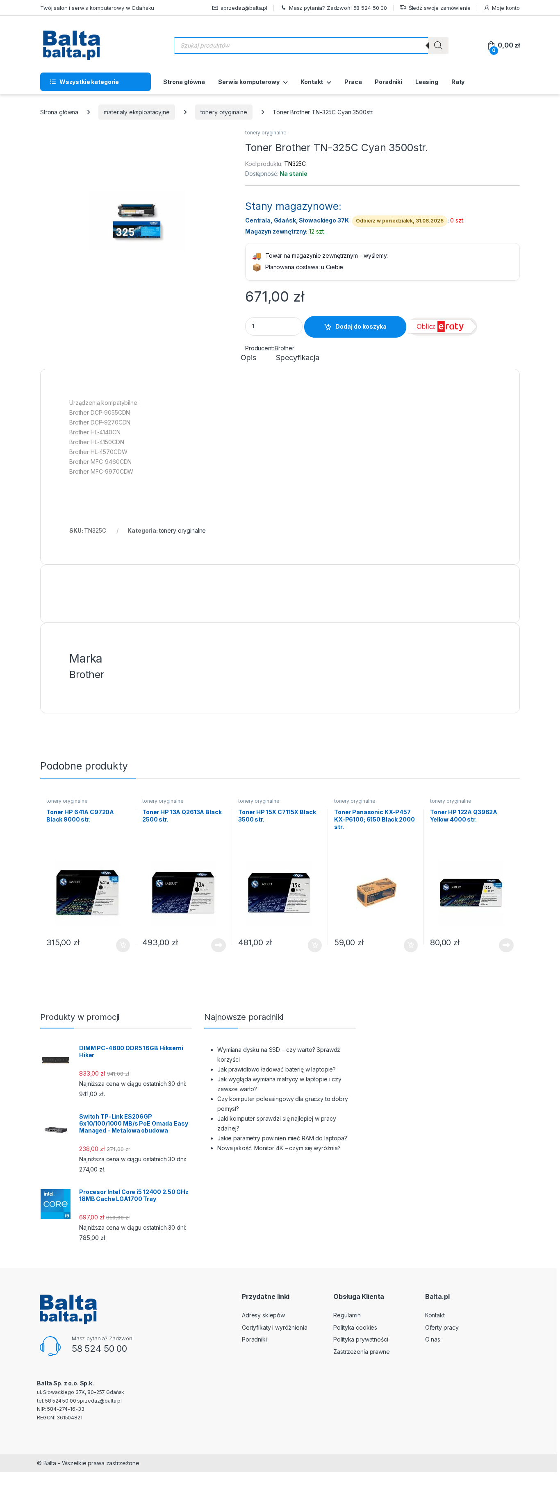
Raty (457, 81)
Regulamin (347, 1315)
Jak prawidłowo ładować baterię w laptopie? (276, 1069)
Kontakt (311, 81)
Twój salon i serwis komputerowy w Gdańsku (97, 8)
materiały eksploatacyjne (137, 112)
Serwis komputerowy (248, 81)
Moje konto (506, 8)
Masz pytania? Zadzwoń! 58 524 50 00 (338, 8)
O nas (432, 1339)
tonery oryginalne (224, 112)
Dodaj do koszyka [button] (118, 945)
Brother (284, 348)
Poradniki (388, 81)
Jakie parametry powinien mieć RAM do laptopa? (282, 1138)
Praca (353, 81)
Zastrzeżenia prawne (361, 1351)
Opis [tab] (248, 358)
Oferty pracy (442, 1327)
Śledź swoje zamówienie (440, 8)
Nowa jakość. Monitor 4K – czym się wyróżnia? (279, 1147)
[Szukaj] (438, 45)
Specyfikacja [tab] (297, 358)
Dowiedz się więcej (214, 945)
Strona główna (184, 81)
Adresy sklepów (263, 1315)
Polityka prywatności (360, 1339)
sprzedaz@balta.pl (244, 8)
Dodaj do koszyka (361, 326)
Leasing (426, 81)
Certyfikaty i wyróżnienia (274, 1327)
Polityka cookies (355, 1327)
